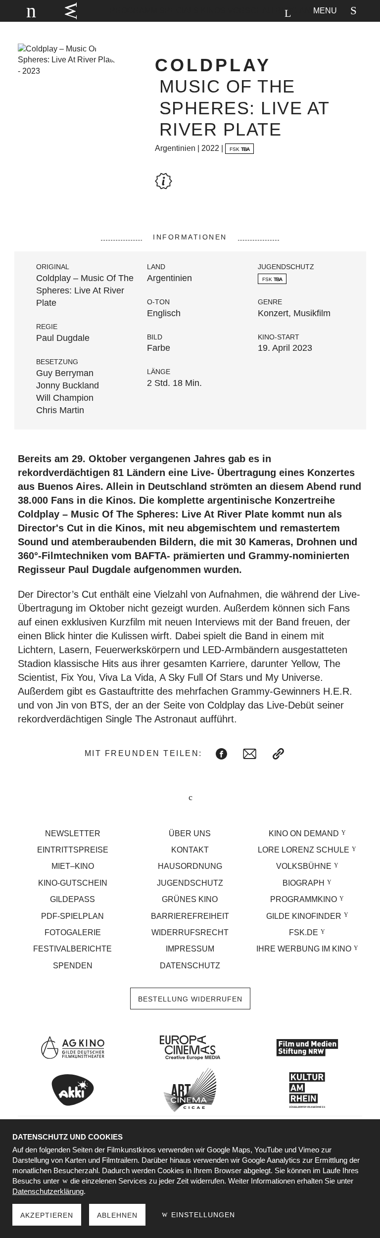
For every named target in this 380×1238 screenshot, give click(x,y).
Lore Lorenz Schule (303, 850)
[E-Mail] (249, 754)
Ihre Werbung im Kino (303, 949)
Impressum (190, 949)
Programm (133, 10)
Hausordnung (190, 866)
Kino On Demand (304, 833)
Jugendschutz (190, 883)
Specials (179, 10)
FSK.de (303, 932)
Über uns (190, 833)
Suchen (287, 13)
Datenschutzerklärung (48, 1191)
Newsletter (72, 833)
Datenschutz (190, 965)
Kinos (213, 10)
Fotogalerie (73, 932)
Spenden (73, 965)
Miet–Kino (72, 866)
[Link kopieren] (278, 754)
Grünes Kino (190, 899)
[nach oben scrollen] (190, 798)
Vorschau (251, 10)
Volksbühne (304, 866)
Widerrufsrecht (190, 932)
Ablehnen (117, 1215)
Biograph (304, 883)
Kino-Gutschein (72, 883)
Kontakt (190, 850)
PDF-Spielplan (72, 916)
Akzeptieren (46, 1215)
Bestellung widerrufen (190, 999)
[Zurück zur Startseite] (27, 11)
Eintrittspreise (72, 850)
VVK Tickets (71, 11)
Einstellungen (202, 1215)
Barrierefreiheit (190, 916)
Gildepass (72, 899)
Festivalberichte (72, 949)
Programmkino (303, 899)
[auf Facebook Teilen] (221, 754)
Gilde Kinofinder (303, 916)
